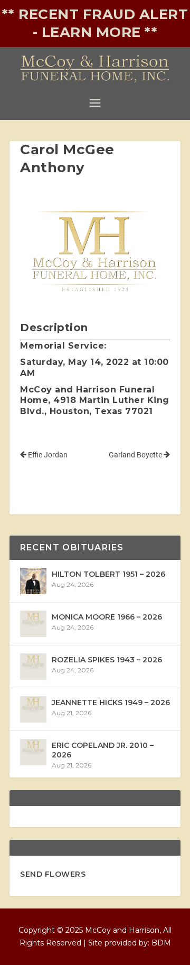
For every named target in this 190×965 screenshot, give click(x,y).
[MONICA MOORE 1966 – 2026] (33, 624)
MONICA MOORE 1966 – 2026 (107, 617)
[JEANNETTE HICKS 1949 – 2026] (33, 709)
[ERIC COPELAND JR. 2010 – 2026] (33, 752)
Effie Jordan (47, 455)
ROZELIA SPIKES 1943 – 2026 (107, 659)
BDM (161, 943)
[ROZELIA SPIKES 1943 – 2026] (33, 666)
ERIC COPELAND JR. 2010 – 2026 (103, 750)
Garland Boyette (136, 455)
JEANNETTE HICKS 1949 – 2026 (111, 702)
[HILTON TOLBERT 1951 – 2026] (33, 581)
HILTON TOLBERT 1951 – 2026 (108, 574)
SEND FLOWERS (53, 874)
